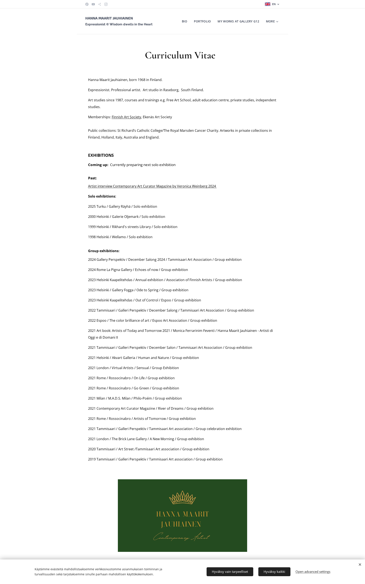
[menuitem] (186, 21)
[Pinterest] (87, 4)
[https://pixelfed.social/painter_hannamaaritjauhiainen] (99, 4)
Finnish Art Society (126, 117)
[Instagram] (106, 4)
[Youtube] (93, 4)
